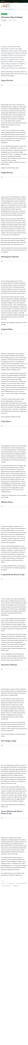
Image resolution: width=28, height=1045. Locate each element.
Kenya (3, 883)
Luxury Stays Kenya (10, 883)
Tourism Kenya (16, 885)
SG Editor (4, 20)
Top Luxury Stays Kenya (6, 885)
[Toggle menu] (25, 5)
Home (2, 9)
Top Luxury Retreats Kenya (21, 883)
